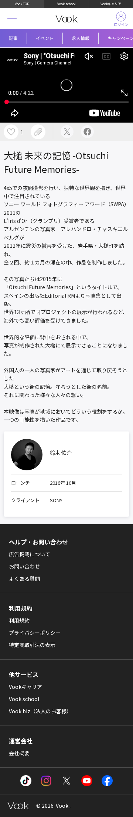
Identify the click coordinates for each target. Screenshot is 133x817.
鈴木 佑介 (61, 452)
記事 (13, 38)
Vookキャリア (110, 3)
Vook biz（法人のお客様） (40, 711)
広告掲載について (29, 554)
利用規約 (19, 620)
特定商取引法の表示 (32, 644)
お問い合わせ (24, 566)
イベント (45, 38)
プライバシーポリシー (35, 632)
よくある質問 (24, 578)
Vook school (66, 3)
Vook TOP (22, 3)
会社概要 (19, 753)
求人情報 (80, 38)
